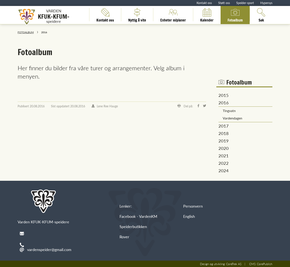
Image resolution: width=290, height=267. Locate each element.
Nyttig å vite (137, 19)
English (189, 216)
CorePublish (264, 264)
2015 (223, 95)
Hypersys (266, 3)
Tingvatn (229, 110)
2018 (223, 133)
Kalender (207, 19)
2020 (223, 148)
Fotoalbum (235, 19)
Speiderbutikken (133, 226)
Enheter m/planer (173, 19)
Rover (124, 236)
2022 (223, 163)
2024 (223, 171)
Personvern (193, 206)
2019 (223, 141)
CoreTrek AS (233, 264)
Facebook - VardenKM (138, 216)
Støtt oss (224, 3)
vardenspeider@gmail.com (49, 249)
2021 (223, 156)
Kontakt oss (204, 3)
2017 (223, 126)
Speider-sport (245, 3)
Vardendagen (232, 118)
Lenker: (126, 206)
